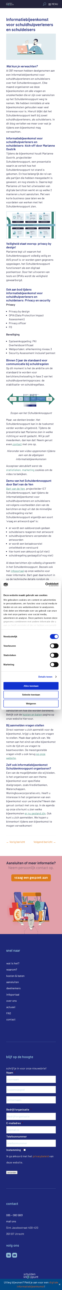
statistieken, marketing (20, 470)
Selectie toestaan (31, 694)
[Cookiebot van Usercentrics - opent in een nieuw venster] (45, 585)
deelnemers (13, 988)
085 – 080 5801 (14, 1215)
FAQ (8, 1013)
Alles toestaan (31, 685)
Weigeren (31, 703)
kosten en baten (32, 714)
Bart (9, 488)
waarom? (11, 969)
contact (17, 444)
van (14, 488)
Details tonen (45, 676)
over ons (11, 1000)
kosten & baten (15, 975)
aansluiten (12, 982)
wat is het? (12, 963)
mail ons (11, 1221)
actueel (10, 1007)
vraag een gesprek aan (31, 878)
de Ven (20, 488)
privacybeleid (41, 1156)
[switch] (54, 645)
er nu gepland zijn (35, 813)
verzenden (11, 1172)
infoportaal (17, 571)
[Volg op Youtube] (14, 1255)
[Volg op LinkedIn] (8, 1255)
